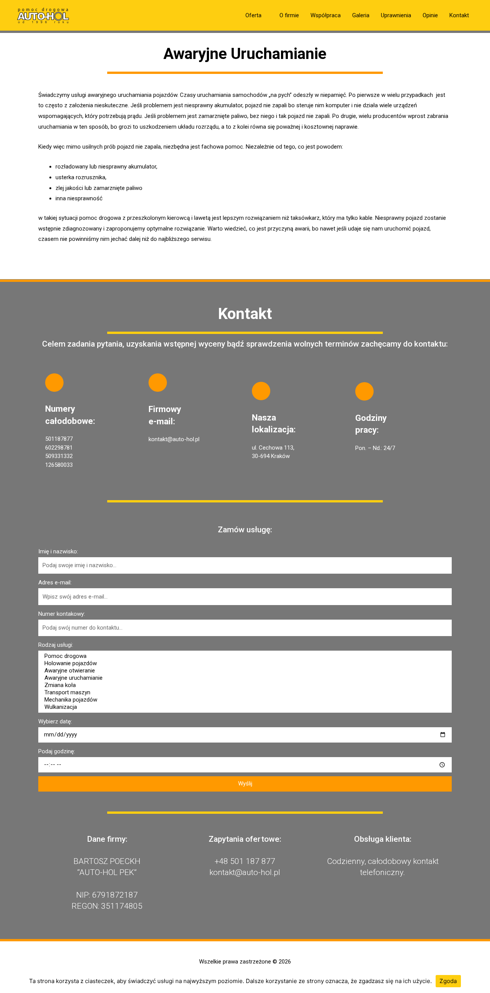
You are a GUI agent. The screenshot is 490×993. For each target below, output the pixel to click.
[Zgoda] (480, 981)
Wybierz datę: (55, 721)
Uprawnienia (396, 15)
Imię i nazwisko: (58, 551)
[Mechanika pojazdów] (244, 699)
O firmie (289, 15)
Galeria (360, 15)
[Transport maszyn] (244, 692)
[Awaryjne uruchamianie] (244, 678)
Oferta (253, 15)
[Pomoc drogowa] (244, 656)
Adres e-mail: (55, 582)
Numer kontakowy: (61, 613)
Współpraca (325, 15)
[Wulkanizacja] (244, 707)
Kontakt (459, 15)
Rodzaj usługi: (55, 644)
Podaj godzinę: (56, 751)
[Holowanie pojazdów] (244, 663)
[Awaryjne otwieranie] (244, 670)
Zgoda (448, 981)
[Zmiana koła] (244, 685)
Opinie (430, 15)
